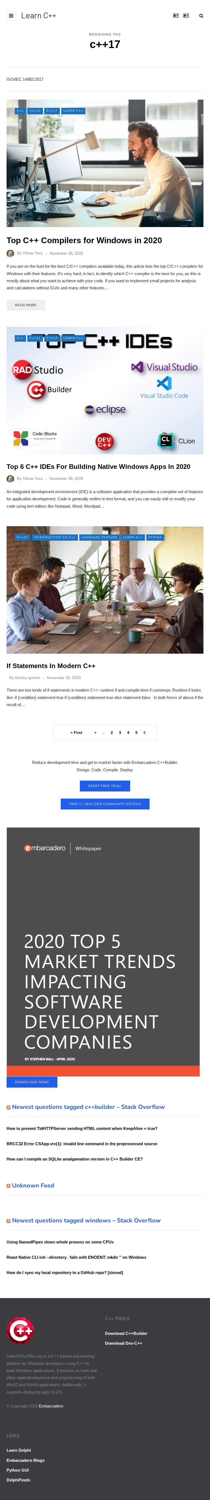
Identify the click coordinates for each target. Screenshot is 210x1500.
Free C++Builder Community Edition (105, 804)
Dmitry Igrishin (27, 677)
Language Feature (99, 537)
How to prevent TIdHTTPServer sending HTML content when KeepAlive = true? (82, 1128)
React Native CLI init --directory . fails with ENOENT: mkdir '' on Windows (76, 1257)
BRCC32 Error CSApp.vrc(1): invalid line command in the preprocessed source (82, 1143)
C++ (20, 111)
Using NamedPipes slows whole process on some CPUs (60, 1242)
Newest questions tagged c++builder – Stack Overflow (88, 1107)
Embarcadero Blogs (26, 1460)
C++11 (35, 111)
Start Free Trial (105, 786)
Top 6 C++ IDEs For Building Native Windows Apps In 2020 (98, 466)
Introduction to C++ (55, 537)
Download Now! (32, 1082)
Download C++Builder (126, 1333)
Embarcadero (51, 1406)
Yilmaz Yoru (33, 253)
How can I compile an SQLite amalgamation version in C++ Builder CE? (75, 1159)
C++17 (52, 111)
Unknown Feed (33, 1185)
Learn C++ (38, 15)
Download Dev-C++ (123, 1343)
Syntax (155, 537)
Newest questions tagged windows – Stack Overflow (86, 1220)
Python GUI (18, 1470)
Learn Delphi (19, 1450)
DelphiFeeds (18, 1480)
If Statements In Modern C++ (51, 665)
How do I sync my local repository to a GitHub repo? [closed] (65, 1272)
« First (76, 732)
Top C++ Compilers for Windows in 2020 (84, 240)
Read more (26, 305)
